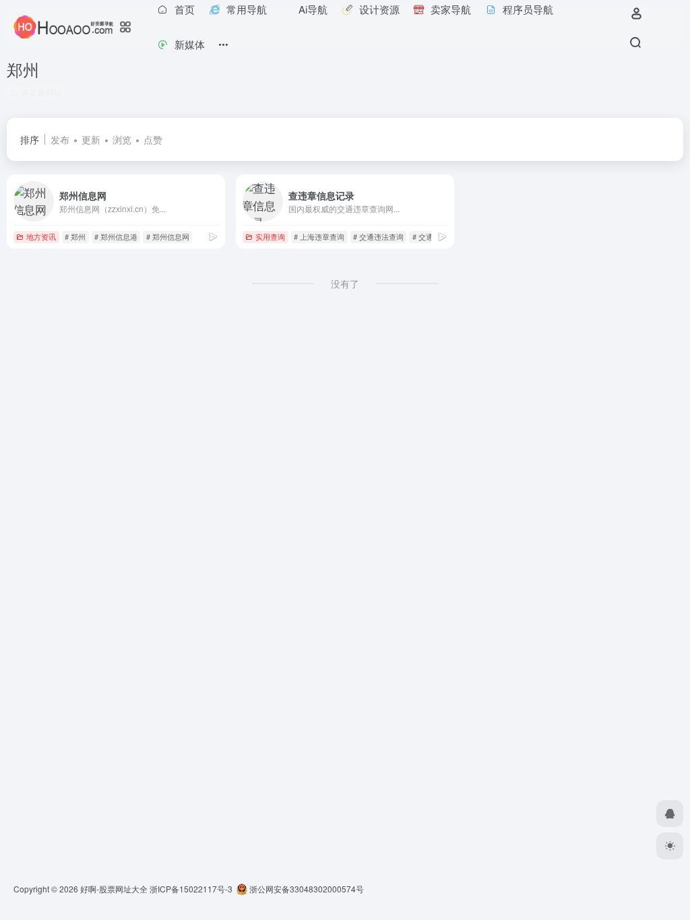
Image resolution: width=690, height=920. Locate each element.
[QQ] (669, 813)
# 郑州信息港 (115, 236)
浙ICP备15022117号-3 (191, 888)
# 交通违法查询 (378, 236)
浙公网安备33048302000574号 (305, 888)
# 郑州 (75, 236)
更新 (91, 139)
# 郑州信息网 (167, 236)
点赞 (153, 139)
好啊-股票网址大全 (114, 888)
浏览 (122, 139)
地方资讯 (41, 236)
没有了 (345, 283)
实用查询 (270, 236)
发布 (60, 139)
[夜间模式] (669, 845)
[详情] (213, 236)
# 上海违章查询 (319, 236)
